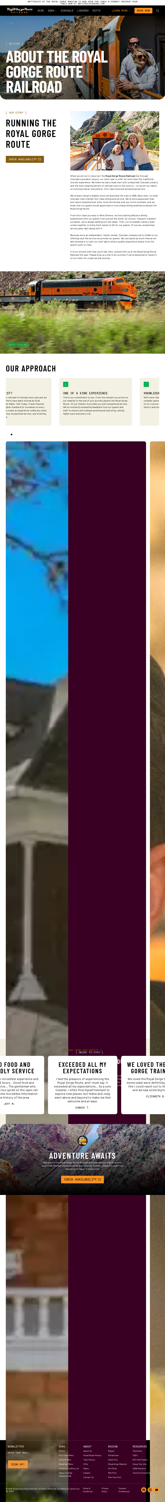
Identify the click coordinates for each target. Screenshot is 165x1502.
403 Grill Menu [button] (65, 1459)
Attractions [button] (113, 1455)
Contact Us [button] (88, 1477)
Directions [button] (137, 1451)
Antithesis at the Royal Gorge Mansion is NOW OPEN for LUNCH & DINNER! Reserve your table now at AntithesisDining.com (83, 2)
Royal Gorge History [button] (92, 1455)
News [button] (86, 1468)
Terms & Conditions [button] (88, 1490)
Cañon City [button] (113, 1459)
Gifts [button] (85, 1464)
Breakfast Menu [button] (66, 1464)
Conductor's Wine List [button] (69, 1468)
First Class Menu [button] (66, 1455)
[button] (23, 159)
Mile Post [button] (112, 1473)
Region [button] (111, 1451)
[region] (82, 402)
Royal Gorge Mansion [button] (117, 1464)
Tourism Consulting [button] (141, 1473)
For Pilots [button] (112, 1468)
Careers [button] (86, 1473)
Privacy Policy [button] (105, 1490)
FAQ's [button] (135, 1455)
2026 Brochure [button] (139, 1468)
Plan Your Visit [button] (114, 1477)
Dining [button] (62, 1451)
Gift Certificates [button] (140, 1459)
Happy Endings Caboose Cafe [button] (65, 1474)
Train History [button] (89, 1459)
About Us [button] (87, 1451)
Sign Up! (18, 1464)
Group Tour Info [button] (140, 1464)
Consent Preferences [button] (124, 1490)
